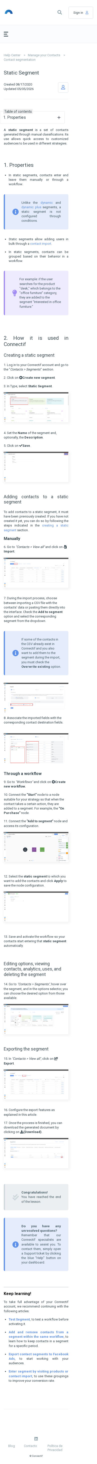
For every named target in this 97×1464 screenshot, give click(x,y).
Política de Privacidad (55, 1448)
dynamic (47, 202)
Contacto (30, 1446)
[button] (60, 13)
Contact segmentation (20, 60)
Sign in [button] (78, 12)
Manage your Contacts (44, 55)
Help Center (12, 55)
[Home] (15, 13)
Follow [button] (63, 87)
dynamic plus (31, 207)
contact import (40, 244)
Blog (11, 1446)
